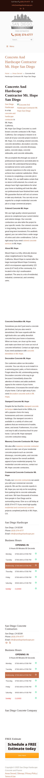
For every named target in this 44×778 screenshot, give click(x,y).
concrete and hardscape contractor (10, 116)
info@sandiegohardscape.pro (22, 5)
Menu (12, 46)
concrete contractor (22, 480)
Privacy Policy (31, 773)
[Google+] (21, 9)
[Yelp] (24, 9)
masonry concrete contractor (27, 446)
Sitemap (20, 773)
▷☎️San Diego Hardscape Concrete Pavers (22, 20)
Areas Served (17, 73)
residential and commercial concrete (19, 508)
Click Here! (22, 755)
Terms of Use (10, 776)
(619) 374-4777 (25, 2)
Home (7, 73)
